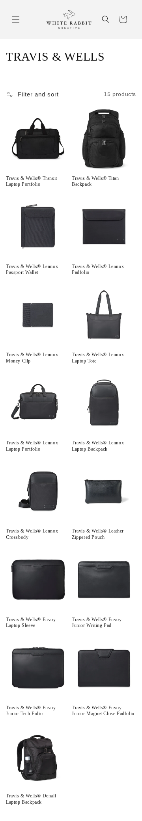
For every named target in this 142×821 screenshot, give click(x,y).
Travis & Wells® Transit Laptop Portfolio (31, 181)
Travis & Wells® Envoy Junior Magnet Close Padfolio (103, 711)
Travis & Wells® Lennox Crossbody (32, 534)
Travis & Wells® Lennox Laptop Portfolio (32, 446)
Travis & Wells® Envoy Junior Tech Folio (31, 711)
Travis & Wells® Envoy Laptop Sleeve (31, 623)
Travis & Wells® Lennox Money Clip (32, 358)
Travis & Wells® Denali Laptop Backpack (31, 799)
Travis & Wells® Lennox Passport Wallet (32, 270)
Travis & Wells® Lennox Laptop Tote (98, 358)
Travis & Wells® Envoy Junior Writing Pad (97, 623)
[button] (15, 19)
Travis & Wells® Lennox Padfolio (98, 270)
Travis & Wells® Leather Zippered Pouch (98, 534)
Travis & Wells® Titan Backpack (95, 181)
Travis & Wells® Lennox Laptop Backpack (98, 446)
